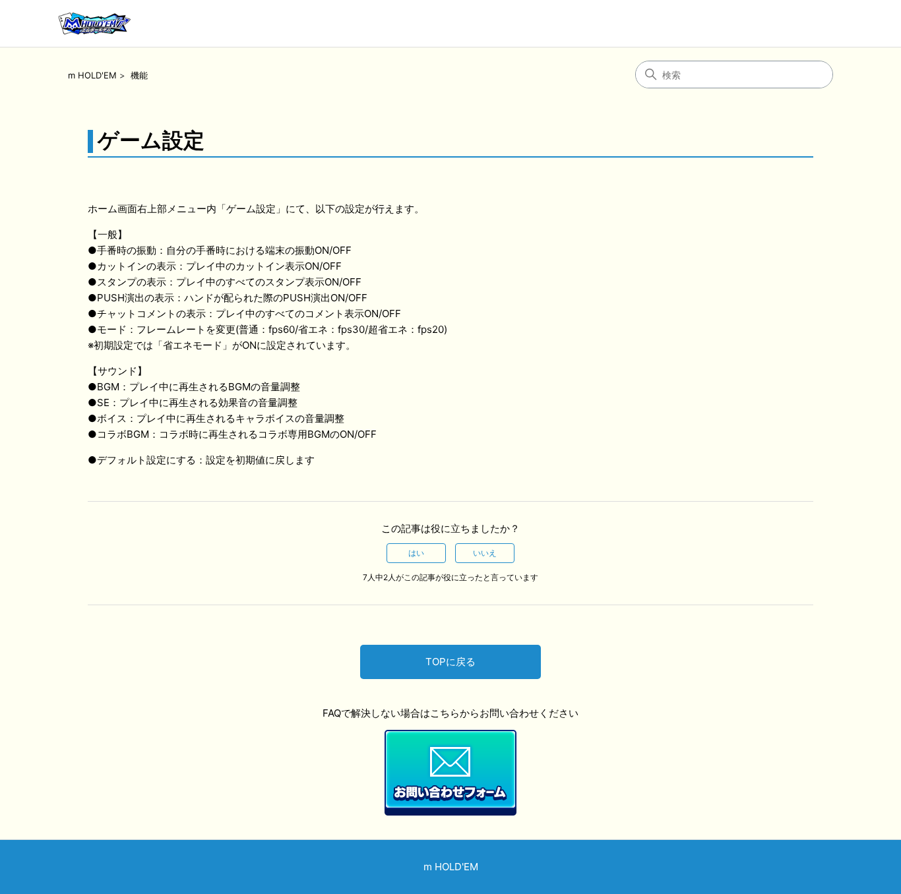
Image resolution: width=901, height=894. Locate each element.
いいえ (485, 553)
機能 (139, 75)
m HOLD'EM (92, 75)
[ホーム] (93, 23)
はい (416, 553)
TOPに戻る (450, 661)
